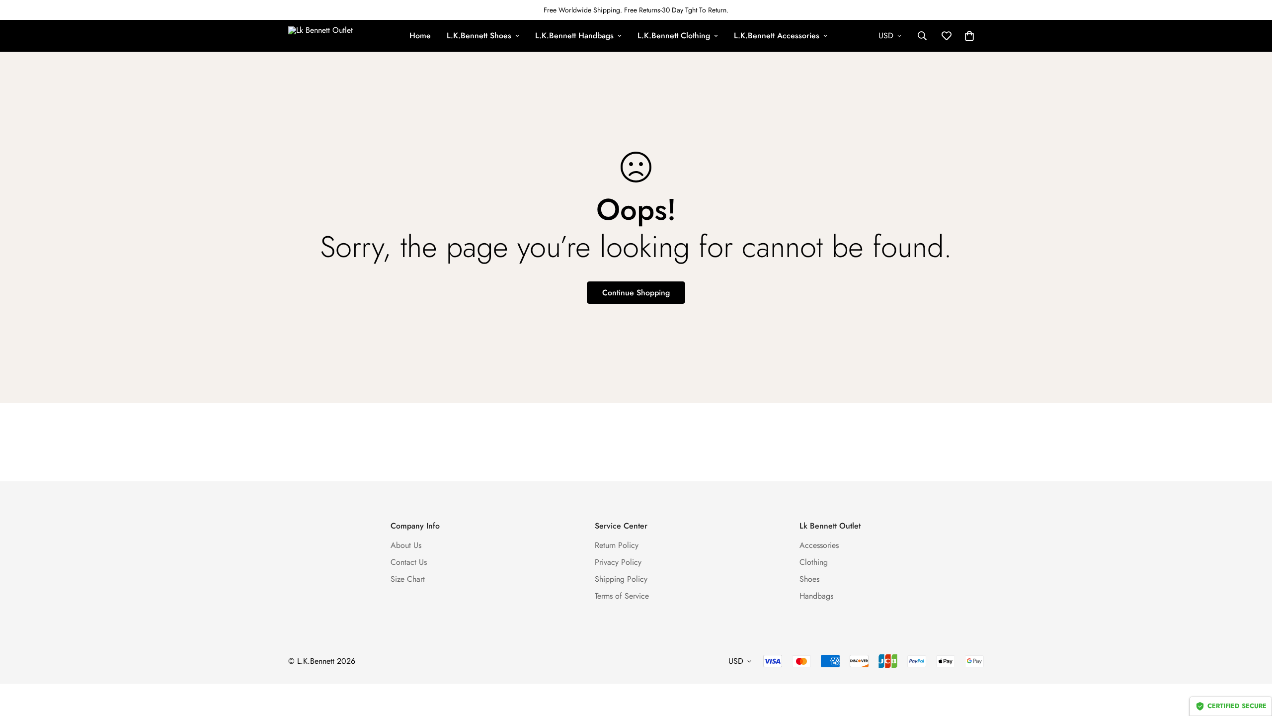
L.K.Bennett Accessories (776, 35)
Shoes (809, 579)
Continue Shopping (636, 292)
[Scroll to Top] (1252, 661)
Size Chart (408, 579)
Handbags (816, 596)
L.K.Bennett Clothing (673, 35)
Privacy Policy (618, 562)
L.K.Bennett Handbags (574, 35)
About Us (406, 545)
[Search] (922, 36)
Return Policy (616, 545)
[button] (969, 35)
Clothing (813, 562)
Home (420, 35)
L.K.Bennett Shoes (479, 35)
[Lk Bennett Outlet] (323, 35)
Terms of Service (622, 596)
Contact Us (409, 562)
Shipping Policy (621, 579)
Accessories (819, 545)
